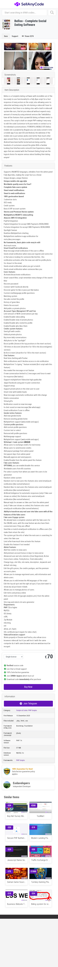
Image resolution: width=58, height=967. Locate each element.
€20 (9, 827)
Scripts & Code (21, 710)
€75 (9, 871)
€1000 (33, 871)
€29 (9, 805)
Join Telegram (30, 703)
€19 (33, 827)
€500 (33, 805)
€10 (9, 893)
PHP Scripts (32, 710)
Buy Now (28, 686)
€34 (33, 893)
